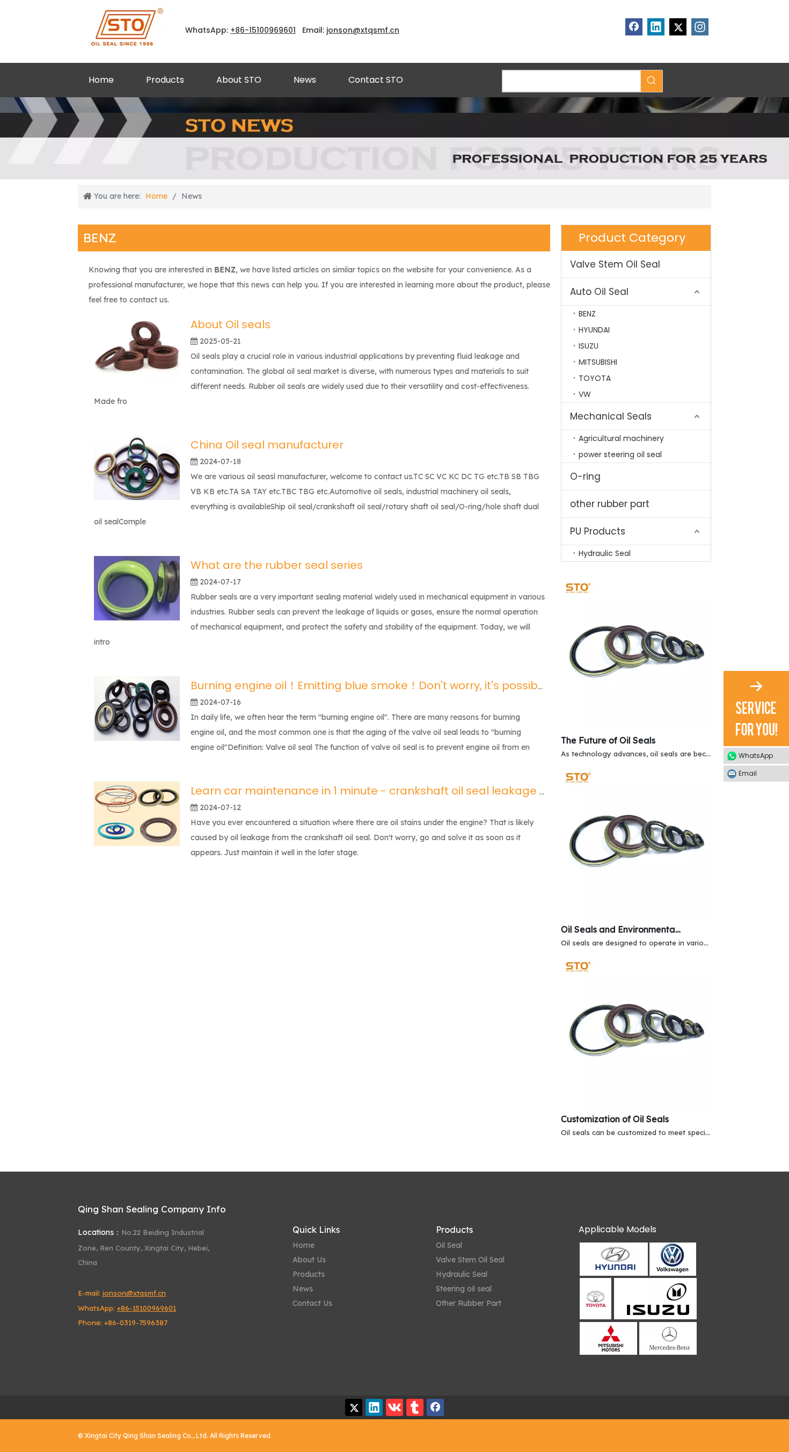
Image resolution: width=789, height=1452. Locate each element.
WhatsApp (756, 755)
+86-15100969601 (146, 1308)
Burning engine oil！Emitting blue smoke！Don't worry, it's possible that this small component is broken (469, 685)
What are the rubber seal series (277, 565)
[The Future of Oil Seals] (636, 725)
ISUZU (588, 346)
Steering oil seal (464, 1289)
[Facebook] (633, 26)
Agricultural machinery (621, 438)
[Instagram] (699, 26)
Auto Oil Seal (599, 291)
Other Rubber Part (468, 1303)
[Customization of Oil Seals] (636, 1104)
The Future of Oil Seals (608, 740)
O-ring (585, 476)
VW (585, 394)
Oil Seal (449, 1245)
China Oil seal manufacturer (267, 444)
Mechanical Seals (611, 416)
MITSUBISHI (598, 362)
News (303, 1289)
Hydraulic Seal (605, 553)
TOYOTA (595, 378)
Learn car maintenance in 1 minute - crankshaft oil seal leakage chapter (387, 790)
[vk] (394, 1407)
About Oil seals (231, 324)
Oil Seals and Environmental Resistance (621, 929)
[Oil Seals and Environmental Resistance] (636, 914)
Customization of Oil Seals (615, 1119)
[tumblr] (414, 1407)
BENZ (587, 313)
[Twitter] (677, 26)
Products (309, 1274)
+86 (237, 30)
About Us (309, 1260)
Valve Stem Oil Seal (615, 264)
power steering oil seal (620, 454)
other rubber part (609, 503)
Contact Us (312, 1303)
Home (304, 1245)
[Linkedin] (655, 26)
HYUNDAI (594, 329)
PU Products (597, 531)
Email (748, 773)
